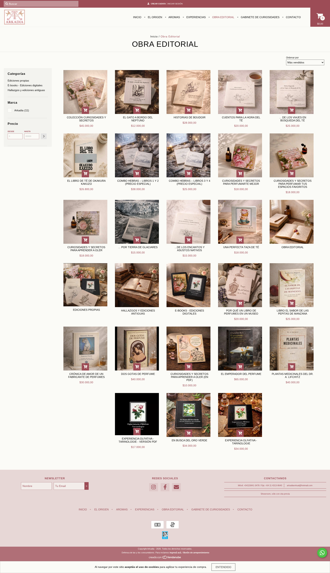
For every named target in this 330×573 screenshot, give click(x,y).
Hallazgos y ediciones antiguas (26, 90)
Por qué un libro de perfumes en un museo (241, 312)
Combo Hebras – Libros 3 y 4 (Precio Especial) (189, 182)
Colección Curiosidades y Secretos (86, 119)
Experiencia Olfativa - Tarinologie (241, 442)
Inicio (137, 17)
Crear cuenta (158, 4)
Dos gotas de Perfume (138, 373)
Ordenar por (292, 57)
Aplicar (44, 136)
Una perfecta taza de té (241, 247)
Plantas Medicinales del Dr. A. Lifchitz (292, 375)
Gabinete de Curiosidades (259, 17)
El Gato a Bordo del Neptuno (138, 119)
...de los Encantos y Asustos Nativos (190, 249)
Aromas (174, 17)
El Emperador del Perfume (241, 373)
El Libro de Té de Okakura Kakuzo (86, 182)
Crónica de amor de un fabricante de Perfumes (86, 375)
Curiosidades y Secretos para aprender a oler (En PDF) (189, 377)
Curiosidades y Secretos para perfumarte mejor (241, 182)
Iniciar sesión (175, 4)
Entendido (223, 567)
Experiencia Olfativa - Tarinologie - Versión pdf (138, 440)
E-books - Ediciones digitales (25, 85)
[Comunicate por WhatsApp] (322, 553)
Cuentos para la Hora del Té (241, 119)
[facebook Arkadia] (165, 487)
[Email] (176, 487)
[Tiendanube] (165, 558)
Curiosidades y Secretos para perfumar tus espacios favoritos (292, 183)
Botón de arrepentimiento (196, 552)
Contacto (293, 17)
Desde (11, 131)
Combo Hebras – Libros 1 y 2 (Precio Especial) (138, 182)
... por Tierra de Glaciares (138, 247)
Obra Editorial (222, 17)
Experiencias (196, 17)
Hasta (27, 131)
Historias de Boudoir (189, 117)
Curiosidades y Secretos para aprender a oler (86, 249)
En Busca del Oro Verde (189, 440)
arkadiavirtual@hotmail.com (299, 485)
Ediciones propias (18, 80)
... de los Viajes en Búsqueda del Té (292, 119)
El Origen (154, 17)
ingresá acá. (176, 552)
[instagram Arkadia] (153, 487)
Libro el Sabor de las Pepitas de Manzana (293, 312)
